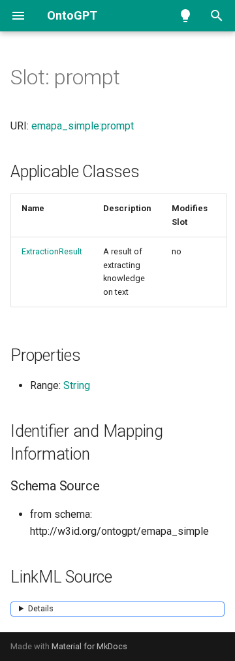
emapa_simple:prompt (82, 126)
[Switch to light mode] (185, 16)
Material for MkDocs (89, 646)
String (76, 385)
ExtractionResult (52, 251)
